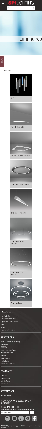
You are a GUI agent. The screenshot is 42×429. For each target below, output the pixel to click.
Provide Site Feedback (8, 364)
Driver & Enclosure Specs (8, 350)
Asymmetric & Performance (9, 322)
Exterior (3, 327)
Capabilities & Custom (8, 330)
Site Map (3, 355)
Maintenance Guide (7, 353)
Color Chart (4, 344)
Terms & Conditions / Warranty (10, 342)
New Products (5, 316)
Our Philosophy (5, 378)
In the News (4, 384)
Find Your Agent (6, 396)
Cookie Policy (5, 361)
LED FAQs (4, 347)
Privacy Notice (5, 358)
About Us (4, 376)
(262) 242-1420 (5, 403)
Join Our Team (5, 381)
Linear (2, 324)
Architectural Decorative (8, 319)
